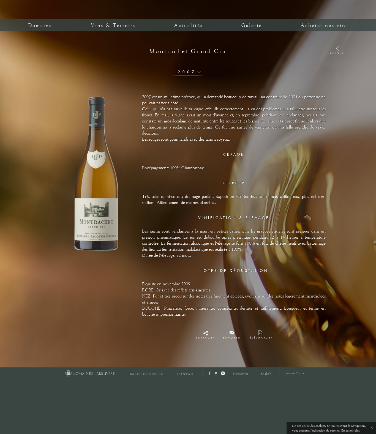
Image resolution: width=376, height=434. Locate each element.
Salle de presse (146, 374)
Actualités (188, 25)
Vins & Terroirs (113, 25)
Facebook (205, 334)
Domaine (40, 25)
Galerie (251, 25)
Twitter (206, 339)
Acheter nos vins (324, 25)
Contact (186, 374)
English (266, 374)
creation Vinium (295, 373)
